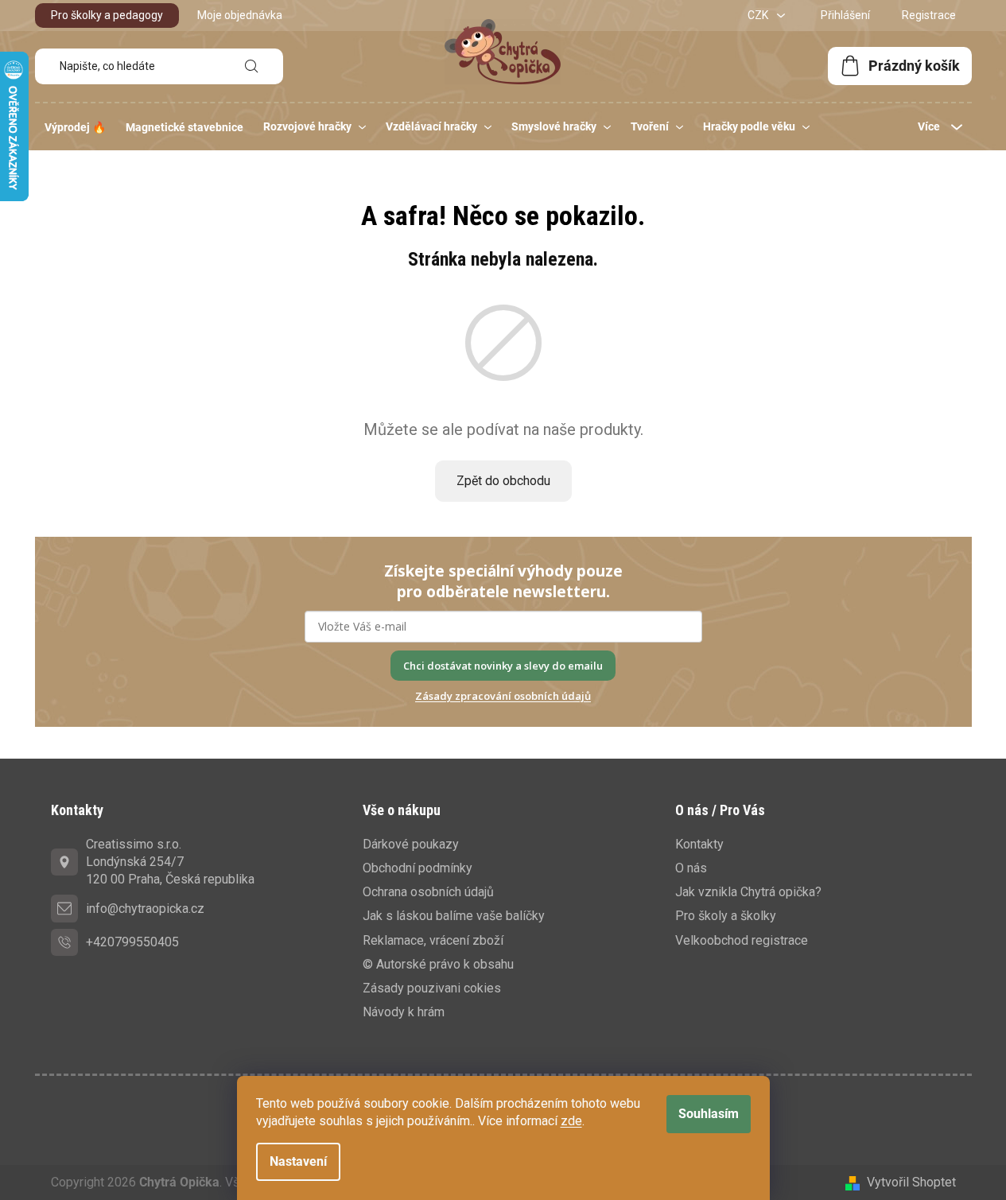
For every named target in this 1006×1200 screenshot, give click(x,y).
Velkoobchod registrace (741, 940)
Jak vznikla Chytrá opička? (748, 891)
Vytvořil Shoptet (911, 1182)
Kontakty (699, 844)
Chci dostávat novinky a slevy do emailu (503, 665)
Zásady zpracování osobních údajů (503, 696)
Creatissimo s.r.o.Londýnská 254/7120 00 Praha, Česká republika (170, 862)
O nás (691, 868)
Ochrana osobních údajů (428, 891)
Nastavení (298, 1161)
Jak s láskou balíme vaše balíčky (454, 915)
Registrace (929, 15)
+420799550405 (132, 942)
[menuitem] (75, 127)
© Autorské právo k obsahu (438, 964)
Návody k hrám (404, 1011)
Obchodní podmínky (417, 868)
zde (571, 1120)
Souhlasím (708, 1113)
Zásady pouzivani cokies (432, 988)
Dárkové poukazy (411, 844)
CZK (759, 15)
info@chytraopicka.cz (145, 908)
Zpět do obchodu (503, 480)
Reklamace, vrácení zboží (433, 940)
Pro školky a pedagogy (107, 15)
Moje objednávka (239, 15)
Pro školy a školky (725, 915)
